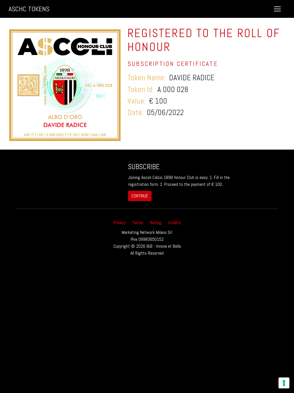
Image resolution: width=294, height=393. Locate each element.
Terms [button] (137, 223)
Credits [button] (174, 223)
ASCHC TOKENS (29, 8)
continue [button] (139, 196)
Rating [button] (155, 223)
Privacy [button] (119, 223)
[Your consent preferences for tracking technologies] (283, 382)
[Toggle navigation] (277, 9)
